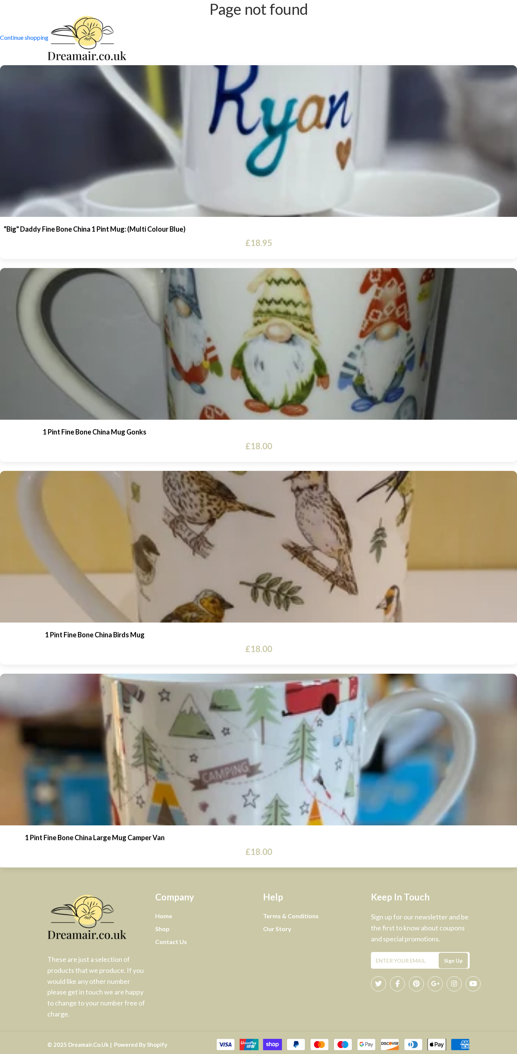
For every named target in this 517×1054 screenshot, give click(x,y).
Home (219, 38)
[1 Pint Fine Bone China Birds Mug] (258, 547)
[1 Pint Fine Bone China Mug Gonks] (258, 344)
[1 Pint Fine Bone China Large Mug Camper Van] (258, 749)
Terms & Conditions (291, 915)
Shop (331, 38)
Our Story (277, 928)
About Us (251, 38)
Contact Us (292, 38)
